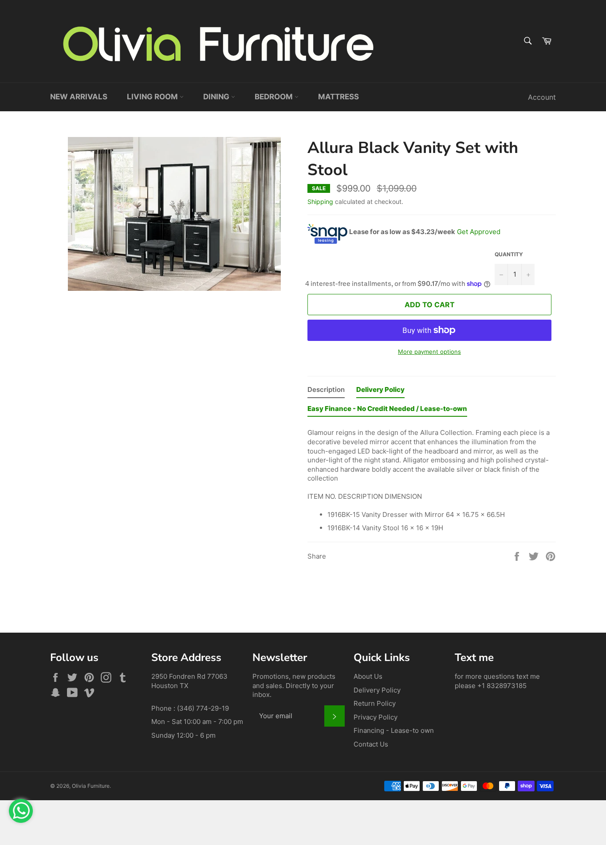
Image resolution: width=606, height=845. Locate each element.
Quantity (509, 254)
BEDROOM (275, 96)
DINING (217, 96)
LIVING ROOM (153, 96)
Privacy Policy (375, 717)
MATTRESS (338, 96)
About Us (368, 676)
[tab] (326, 391)
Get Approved (478, 231)
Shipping (320, 201)
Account (542, 97)
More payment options (429, 351)
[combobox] (527, 41)
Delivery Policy (377, 690)
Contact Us (371, 744)
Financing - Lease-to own (394, 730)
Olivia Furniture (91, 785)
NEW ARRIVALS (78, 96)
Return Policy (375, 703)
